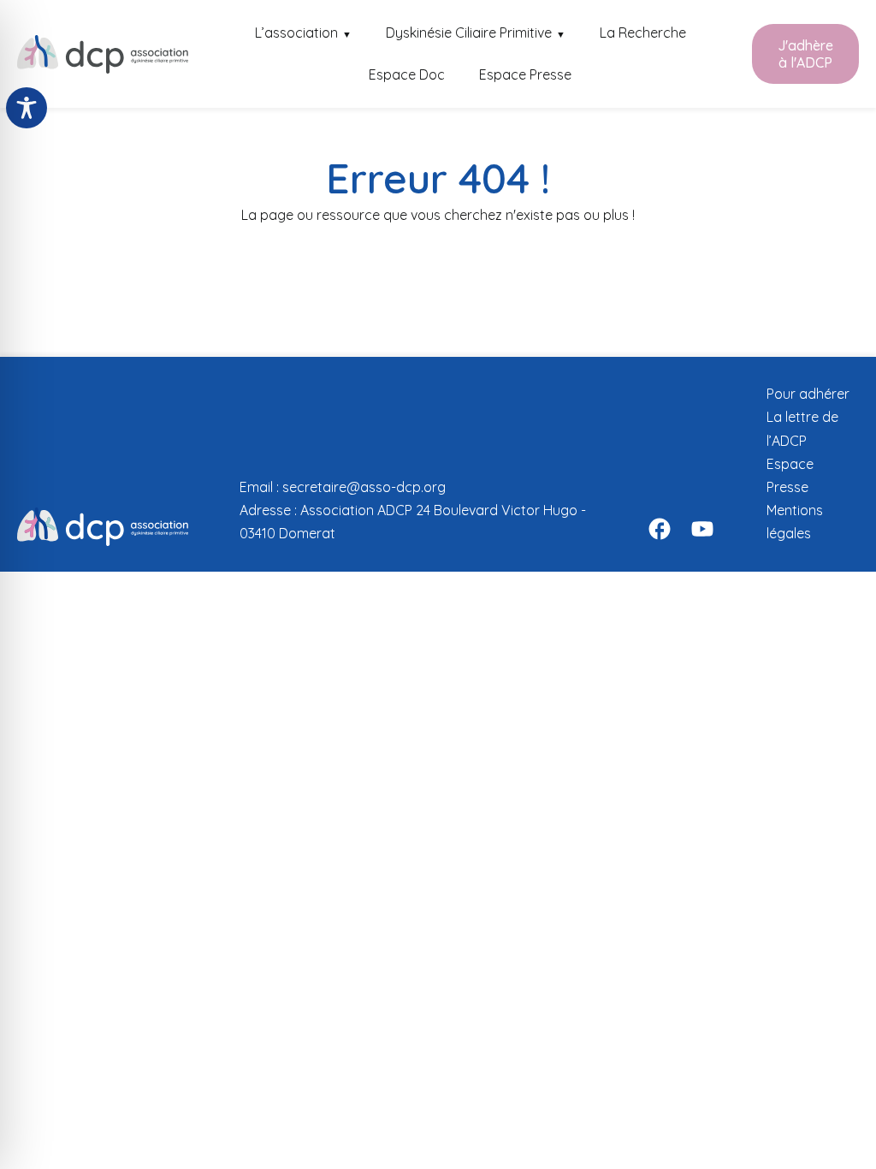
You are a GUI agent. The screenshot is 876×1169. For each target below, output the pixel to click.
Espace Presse (525, 74)
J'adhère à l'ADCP (805, 54)
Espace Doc (407, 74)
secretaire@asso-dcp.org (364, 486)
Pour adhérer (807, 393)
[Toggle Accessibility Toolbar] (26, 108)
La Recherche (643, 32)
